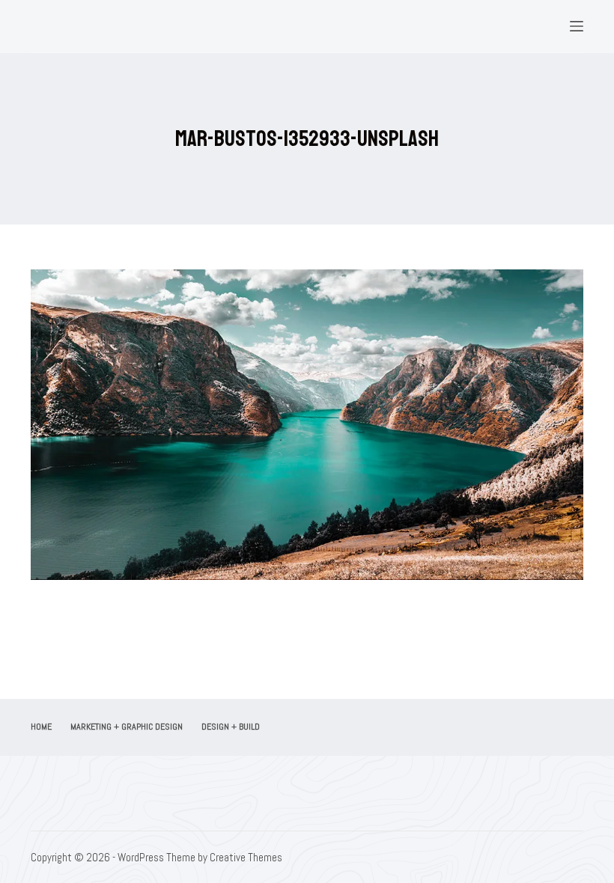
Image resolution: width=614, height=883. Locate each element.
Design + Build (230, 727)
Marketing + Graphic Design (126, 727)
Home (41, 727)
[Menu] (576, 26)
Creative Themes (246, 857)
